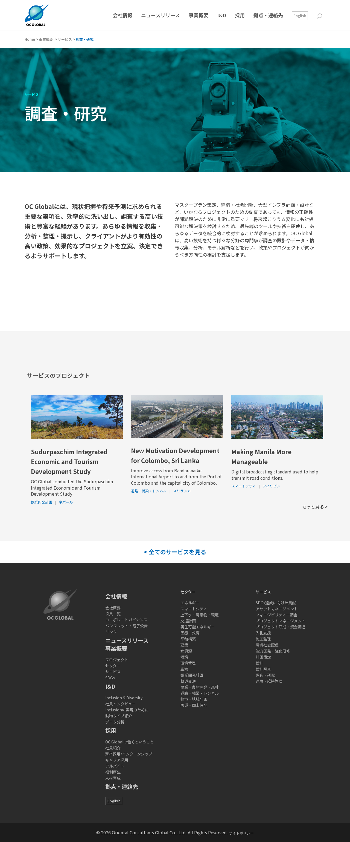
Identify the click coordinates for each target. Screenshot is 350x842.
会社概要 (113, 607)
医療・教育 (190, 633)
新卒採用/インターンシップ (128, 754)
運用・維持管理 (269, 681)
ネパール (66, 502)
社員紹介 (113, 748)
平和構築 (188, 639)
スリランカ (182, 490)
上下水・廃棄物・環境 (199, 615)
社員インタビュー (120, 704)
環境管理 (188, 663)
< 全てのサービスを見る (175, 552)
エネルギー (190, 602)
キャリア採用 (116, 760)
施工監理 (263, 639)
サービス (65, 39)
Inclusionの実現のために (127, 710)
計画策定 (263, 657)
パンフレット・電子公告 (126, 625)
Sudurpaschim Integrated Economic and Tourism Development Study (69, 461)
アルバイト (114, 766)
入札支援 (263, 633)
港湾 (184, 657)
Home (30, 39)
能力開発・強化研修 (273, 651)
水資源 (186, 651)
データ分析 (114, 722)
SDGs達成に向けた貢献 (276, 602)
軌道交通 (188, 681)
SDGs (110, 678)
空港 (184, 669)
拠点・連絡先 (121, 786)
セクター (112, 665)
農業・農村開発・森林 (199, 687)
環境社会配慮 (267, 645)
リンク (111, 632)
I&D (110, 686)
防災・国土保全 (193, 705)
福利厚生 (113, 772)
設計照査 (263, 669)
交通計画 (188, 621)
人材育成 (113, 778)
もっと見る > (315, 506)
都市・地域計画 (193, 699)
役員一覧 (113, 613)
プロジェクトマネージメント (280, 621)
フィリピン (271, 485)
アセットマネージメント (277, 609)
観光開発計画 (41, 502)
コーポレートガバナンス (126, 619)
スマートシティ (243, 485)
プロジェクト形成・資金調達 (280, 627)
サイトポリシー (241, 833)
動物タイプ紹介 (118, 716)
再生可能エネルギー (197, 627)
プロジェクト (116, 659)
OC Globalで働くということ (129, 742)
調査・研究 (265, 675)
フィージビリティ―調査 (277, 615)
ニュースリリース (126, 640)
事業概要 (46, 39)
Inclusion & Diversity (123, 698)
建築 (184, 645)
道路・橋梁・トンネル (149, 490)
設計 (259, 663)
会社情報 (116, 596)
